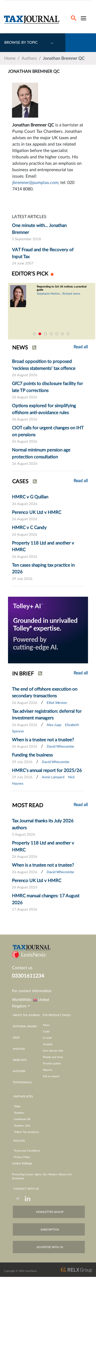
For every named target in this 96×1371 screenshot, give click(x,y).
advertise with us (50, 1247)
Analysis (47, 1044)
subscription (50, 1229)
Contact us (22, 968)
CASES (20, 481)
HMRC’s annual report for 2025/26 (47, 770)
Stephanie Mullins (48, 293)
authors (19, 1071)
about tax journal (26, 1015)
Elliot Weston (57, 703)
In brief (47, 1038)
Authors (29, 58)
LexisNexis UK (22, 1119)
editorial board (25, 1026)
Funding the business (32, 755)
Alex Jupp (54, 725)
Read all (81, 481)
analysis (19, 1049)
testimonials (22, 1082)
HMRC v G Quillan (30, 497)
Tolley (17, 1106)
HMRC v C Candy (29, 527)
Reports (47, 1070)
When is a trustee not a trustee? (43, 739)
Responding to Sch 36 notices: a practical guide (61, 288)
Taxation (19, 1113)
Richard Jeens (71, 293)
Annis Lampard (53, 777)
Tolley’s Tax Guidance (26, 1132)
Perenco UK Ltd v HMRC (36, 512)
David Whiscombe (60, 746)
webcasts (20, 1060)
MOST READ (27, 805)
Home (9, 58)
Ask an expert (51, 1076)
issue (16, 1037)
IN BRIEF (23, 673)
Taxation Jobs (22, 1125)
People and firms (53, 1057)
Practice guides (52, 1063)
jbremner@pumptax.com (35, 183)
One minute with (53, 1050)
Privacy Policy (22, 1157)
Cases (46, 1031)
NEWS (20, 347)
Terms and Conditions (27, 1150)
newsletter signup (49, 1212)
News (46, 1025)
